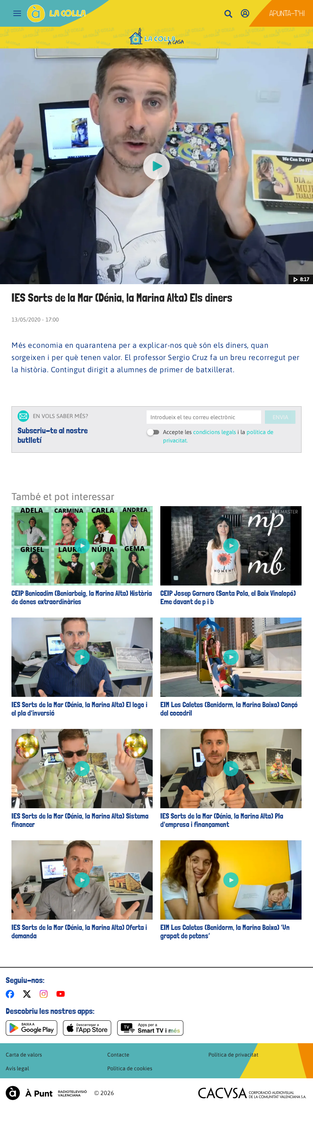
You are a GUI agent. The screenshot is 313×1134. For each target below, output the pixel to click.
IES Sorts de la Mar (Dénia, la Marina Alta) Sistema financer (79, 820)
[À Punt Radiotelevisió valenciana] (46, 1093)
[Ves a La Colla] (56, 13)
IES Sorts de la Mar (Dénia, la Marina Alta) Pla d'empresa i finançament (221, 820)
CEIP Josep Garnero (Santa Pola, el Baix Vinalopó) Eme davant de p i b (228, 597)
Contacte (118, 1055)
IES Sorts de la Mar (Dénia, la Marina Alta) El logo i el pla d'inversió (79, 709)
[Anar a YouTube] (62, 994)
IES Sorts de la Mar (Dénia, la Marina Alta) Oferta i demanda (79, 931)
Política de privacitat (233, 1055)
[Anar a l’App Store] (87, 1028)
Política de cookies (129, 1068)
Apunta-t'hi (287, 13)
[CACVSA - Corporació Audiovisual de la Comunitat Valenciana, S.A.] (252, 1093)
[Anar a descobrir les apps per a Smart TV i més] (150, 1028)
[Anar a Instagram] (45, 994)
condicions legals (214, 432)
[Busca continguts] (228, 14)
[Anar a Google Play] (31, 1028)
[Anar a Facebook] (11, 994)
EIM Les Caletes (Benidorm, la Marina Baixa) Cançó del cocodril (229, 709)
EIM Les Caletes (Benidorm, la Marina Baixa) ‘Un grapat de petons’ (225, 931)
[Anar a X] (28, 994)
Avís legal (17, 1068)
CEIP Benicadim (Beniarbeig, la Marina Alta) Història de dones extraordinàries (81, 597)
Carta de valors (24, 1055)
